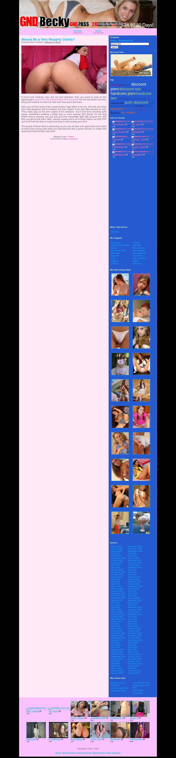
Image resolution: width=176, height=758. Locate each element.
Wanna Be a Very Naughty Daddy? (48, 39)
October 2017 (134, 565)
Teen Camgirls (139, 250)
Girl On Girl (145, 90)
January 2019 (117, 673)
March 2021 (116, 628)
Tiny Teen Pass (139, 258)
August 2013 (133, 642)
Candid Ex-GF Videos (120, 245)
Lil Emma (115, 263)
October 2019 (117, 654)
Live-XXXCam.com (141, 683)
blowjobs (127, 85)
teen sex (129, 109)
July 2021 (115, 624)
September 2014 (135, 614)
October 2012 (134, 661)
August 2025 (116, 551)
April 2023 (115, 584)
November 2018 (135, 549)
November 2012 (135, 659)
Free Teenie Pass (118, 250)
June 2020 (115, 645)
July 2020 (115, 642)
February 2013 (134, 654)
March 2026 (116, 546)
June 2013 (132, 647)
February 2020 (117, 649)
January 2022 (117, 612)
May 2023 (115, 581)
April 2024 (115, 567)
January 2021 (117, 631)
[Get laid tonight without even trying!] (131, 75)
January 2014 (134, 631)
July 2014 (132, 617)
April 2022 (115, 607)
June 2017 (132, 572)
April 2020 (115, 647)
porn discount (136, 102)
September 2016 (135, 586)
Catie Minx (115, 685)
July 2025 (115, 553)
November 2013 (135, 635)
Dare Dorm (78, 31)
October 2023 (117, 574)
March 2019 (116, 668)
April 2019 (115, 666)
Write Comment (70, 139)
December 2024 (118, 558)
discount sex (130, 89)
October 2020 (117, 635)
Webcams (137, 263)
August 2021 (116, 621)
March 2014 (133, 626)
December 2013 (135, 633)
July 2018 (132, 553)
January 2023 (117, 591)
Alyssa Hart (116, 243)
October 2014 (134, 612)
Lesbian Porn (135, 99)
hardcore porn (123, 93)
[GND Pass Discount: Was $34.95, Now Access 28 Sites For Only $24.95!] (88, 27)
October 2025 (117, 549)
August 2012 (133, 666)
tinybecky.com (115, 113)
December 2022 (118, 593)
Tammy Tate (138, 690)
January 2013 (134, 656)
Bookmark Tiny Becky (53, 42)
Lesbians (115, 261)
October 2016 (134, 584)
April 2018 (132, 556)
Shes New (115, 232)
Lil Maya (136, 243)
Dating (113, 248)
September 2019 (118, 656)
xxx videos (128, 112)
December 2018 (135, 546)
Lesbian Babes (123, 99)
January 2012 (134, 673)
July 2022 (115, 603)
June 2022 (115, 605)
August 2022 (116, 600)
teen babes (148, 106)
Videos (71, 136)
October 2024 (117, 560)
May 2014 (132, 621)
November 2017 (135, 563)
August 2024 (116, 563)
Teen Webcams (139, 253)
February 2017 (134, 577)
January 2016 (134, 598)
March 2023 (116, 586)
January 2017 (134, 579)
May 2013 (132, 649)
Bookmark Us (126, 40)
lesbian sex (145, 99)
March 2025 (116, 556)
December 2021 (118, 614)
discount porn (69, 753)
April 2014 (132, 624)
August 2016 (133, 588)
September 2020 (118, 638)
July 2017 (132, 570)
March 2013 (133, 652)
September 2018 (135, 551)
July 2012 (132, 668)
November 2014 (135, 610)
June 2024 (115, 565)
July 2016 (132, 591)
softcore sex (130, 106)
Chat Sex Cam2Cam (120, 688)
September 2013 (135, 640)
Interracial (115, 253)
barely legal (117, 85)
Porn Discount (139, 248)
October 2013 (134, 638)
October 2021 (117, 617)
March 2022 (116, 610)
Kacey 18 (115, 256)
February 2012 (134, 671)
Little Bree (137, 245)
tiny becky (139, 109)
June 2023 (115, 579)
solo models (139, 106)
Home (114, 40)
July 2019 (115, 661)
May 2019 (115, 663)
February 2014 (134, 628)
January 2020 (117, 652)
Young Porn (138, 693)
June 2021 (115, 626)
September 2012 (135, 663)
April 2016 (132, 596)
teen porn (117, 109)
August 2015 (133, 603)
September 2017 (135, 567)
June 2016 (132, 593)
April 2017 (132, 574)
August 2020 (116, 640)
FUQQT (98, 31)
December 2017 (135, 560)
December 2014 (135, 607)
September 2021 (118, 619)
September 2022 (118, 598)
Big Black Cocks (118, 683)
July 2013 (132, 645)
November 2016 (135, 581)
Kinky (113, 258)
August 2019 (116, 659)
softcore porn (119, 106)
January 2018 (134, 558)
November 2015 (135, 600)
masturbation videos (117, 103)
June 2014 (132, 619)
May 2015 (132, 605)
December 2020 (118, 633)
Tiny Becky (137, 256)
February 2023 (117, 588)
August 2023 (116, 577)
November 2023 (118, 572)
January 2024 (117, 570)
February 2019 (117, 671)
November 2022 (118, 596)
